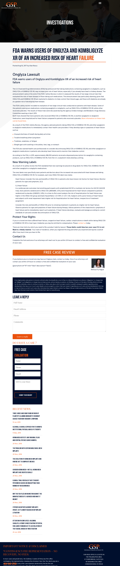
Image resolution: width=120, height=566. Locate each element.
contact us (82, 223)
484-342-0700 (60, 563)
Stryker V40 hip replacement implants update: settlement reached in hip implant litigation (27, 510)
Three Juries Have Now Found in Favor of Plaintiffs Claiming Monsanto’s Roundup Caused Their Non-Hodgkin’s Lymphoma (26, 416)
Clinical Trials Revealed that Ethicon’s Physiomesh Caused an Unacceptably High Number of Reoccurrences (26, 483)
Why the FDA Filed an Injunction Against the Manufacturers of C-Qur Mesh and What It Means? (27, 496)
